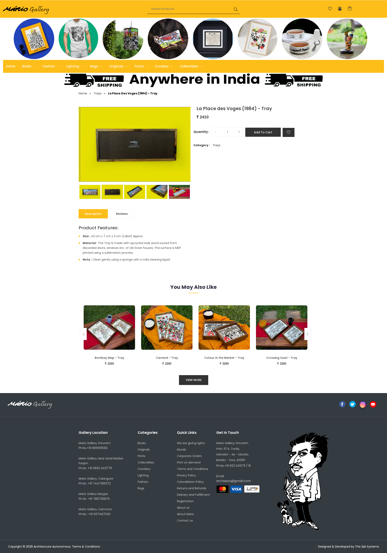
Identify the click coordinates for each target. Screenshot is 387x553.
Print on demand (189, 462)
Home (10, 66)
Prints (140, 66)
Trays (97, 93)
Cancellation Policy (190, 482)
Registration (185, 501)
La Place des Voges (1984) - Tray (132, 93)
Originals (116, 66)
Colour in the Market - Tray (224, 358)
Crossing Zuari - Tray (281, 358)
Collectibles (189, 66)
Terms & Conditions (86, 547)
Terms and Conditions (192, 469)
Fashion (49, 66)
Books (27, 66)
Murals (181, 450)
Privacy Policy (186, 475)
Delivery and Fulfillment (193, 495)
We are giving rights (191, 443)
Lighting (73, 66)
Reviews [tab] (122, 214)
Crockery (162, 66)
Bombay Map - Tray (109, 358)
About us (183, 508)
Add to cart (263, 132)
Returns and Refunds (191, 488)
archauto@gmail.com (233, 481)
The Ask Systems (367, 547)
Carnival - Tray (167, 358)
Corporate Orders (189, 456)
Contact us (185, 521)
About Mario (185, 514)
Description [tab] (93, 214)
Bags (94, 66)
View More (194, 380)
